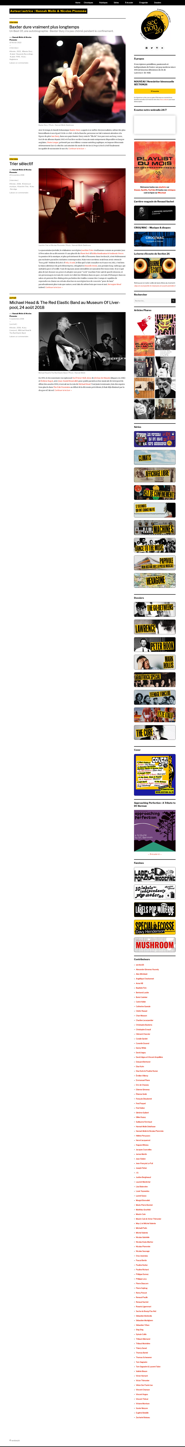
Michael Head (84, 384)
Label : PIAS (15, 57)
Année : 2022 (15, 51)
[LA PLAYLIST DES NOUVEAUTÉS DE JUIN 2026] (144, 345)
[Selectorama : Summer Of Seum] (165, 324)
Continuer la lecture (77, 148)
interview (13, 22)
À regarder (143, 3)
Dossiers (157, 3)
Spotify (144, 190)
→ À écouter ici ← (155, 854)
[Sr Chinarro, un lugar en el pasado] (165, 388)
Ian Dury (55, 136)
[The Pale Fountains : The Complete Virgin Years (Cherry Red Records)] (165, 409)
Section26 (16, 1441)
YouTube (152, 190)
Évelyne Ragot (47, 381)
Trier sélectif (21, 163)
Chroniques (88, 3)
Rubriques (103, 3)
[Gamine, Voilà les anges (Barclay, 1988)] (144, 367)
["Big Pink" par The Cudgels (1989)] (165, 345)
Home (77, 3)
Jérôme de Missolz (102, 378)
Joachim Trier (87, 250)
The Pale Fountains (61, 387)
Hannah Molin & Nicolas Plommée (20, 38)
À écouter (129, 3)
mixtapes (172, 190)
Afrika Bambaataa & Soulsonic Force (107, 253)
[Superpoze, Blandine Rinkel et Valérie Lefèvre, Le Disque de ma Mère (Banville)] (144, 388)
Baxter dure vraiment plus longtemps (44, 26)
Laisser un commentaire (18, 63)
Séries (116, 3)
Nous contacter (164, 99)
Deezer (137, 190)
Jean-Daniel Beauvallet (68, 381)
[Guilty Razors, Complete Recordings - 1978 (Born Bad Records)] (144, 409)
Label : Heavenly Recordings (22, 54)
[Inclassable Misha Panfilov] (165, 367)
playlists (162, 187)
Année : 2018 (15, 184)
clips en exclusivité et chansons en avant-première (154, 286)
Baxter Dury (75, 130)
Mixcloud (162, 193)
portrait (12, 298)
